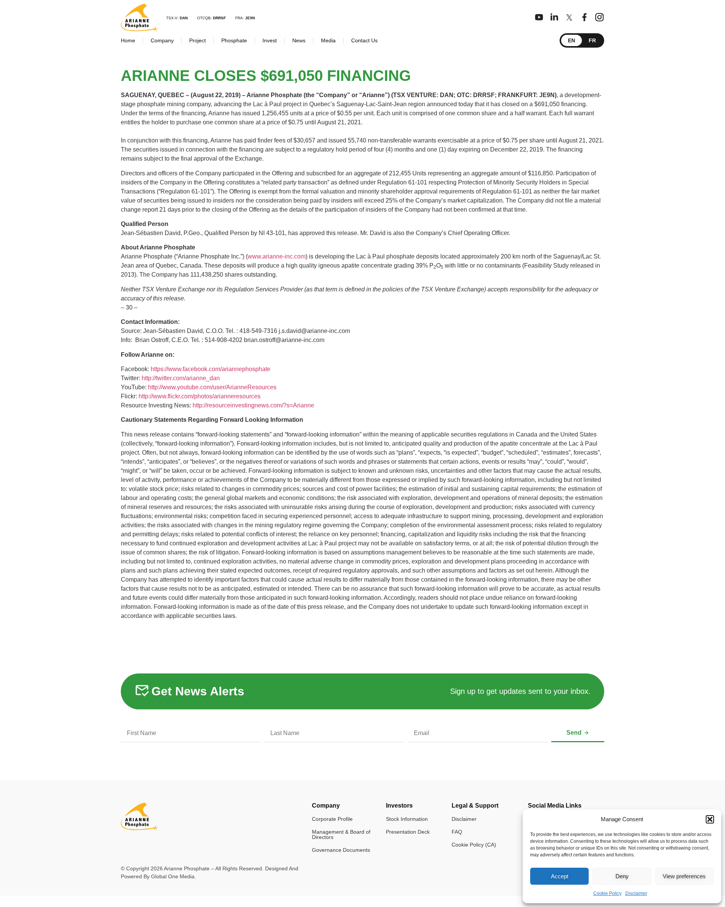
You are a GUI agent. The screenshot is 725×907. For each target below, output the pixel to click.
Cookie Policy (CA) (474, 845)
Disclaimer (636, 893)
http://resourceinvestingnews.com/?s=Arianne (253, 405)
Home (128, 40)
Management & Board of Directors (341, 834)
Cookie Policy (607, 893)
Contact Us (364, 40)
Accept (559, 876)
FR (592, 40)
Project (197, 40)
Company (162, 40)
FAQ (457, 832)
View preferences (684, 876)
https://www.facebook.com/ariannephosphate (210, 369)
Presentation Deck (408, 832)
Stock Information (407, 819)
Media (328, 40)
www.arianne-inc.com (276, 256)
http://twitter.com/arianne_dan (181, 378)
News (298, 40)
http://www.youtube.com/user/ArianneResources (212, 387)
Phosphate (234, 40)
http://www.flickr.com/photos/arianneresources (200, 396)
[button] (710, 819)
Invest (269, 40)
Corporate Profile (332, 819)
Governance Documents (341, 850)
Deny (622, 876)
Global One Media (172, 876)
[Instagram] (599, 17)
